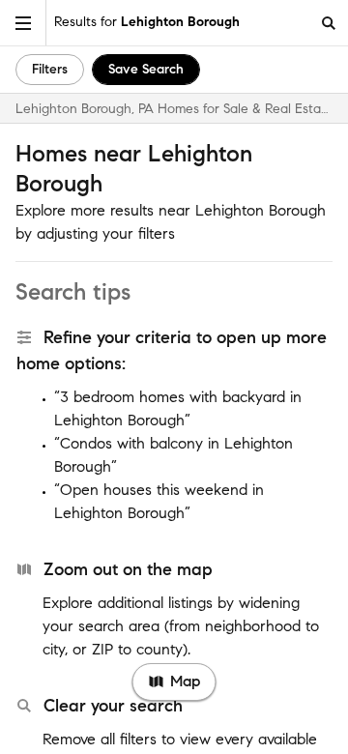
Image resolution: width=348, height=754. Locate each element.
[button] (23, 22)
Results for (147, 22)
